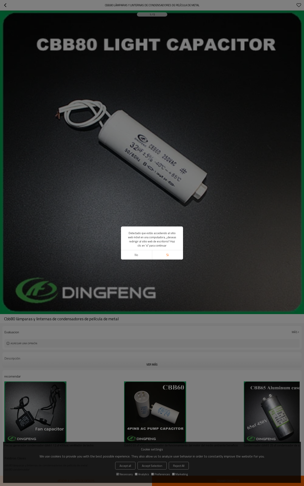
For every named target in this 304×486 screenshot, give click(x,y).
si (167, 255)
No (136, 255)
